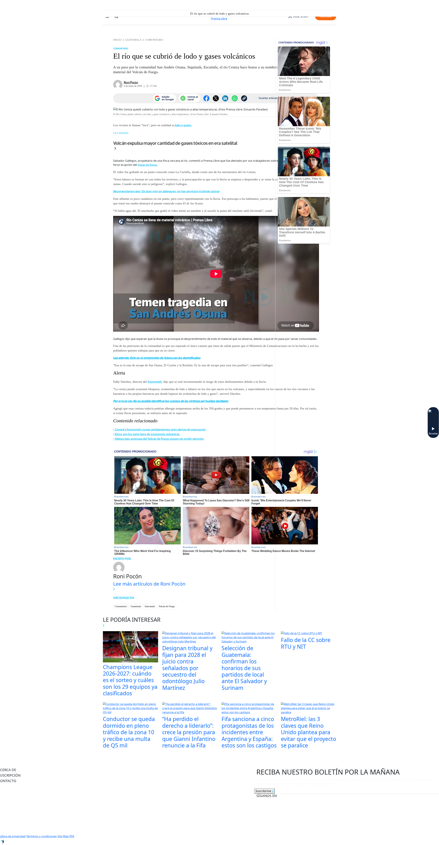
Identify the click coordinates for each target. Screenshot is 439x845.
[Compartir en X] (215, 98)
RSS (71, 836)
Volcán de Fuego (167, 606)
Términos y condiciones (41, 836)
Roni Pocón (131, 82)
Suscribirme (264, 791)
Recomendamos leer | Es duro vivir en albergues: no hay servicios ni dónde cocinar (166, 191)
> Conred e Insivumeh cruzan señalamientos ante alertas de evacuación (159, 429)
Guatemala (133, 40)
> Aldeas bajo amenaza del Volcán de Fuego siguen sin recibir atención (158, 439)
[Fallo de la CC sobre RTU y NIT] (301, 634)
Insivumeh (155, 382)
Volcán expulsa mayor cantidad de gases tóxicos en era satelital (175, 143)
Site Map (63, 836)
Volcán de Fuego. (148, 164)
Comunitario (154, 40)
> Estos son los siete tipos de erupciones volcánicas (146, 434)
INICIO (117, 40)
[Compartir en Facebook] (206, 98)
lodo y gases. (183, 125)
